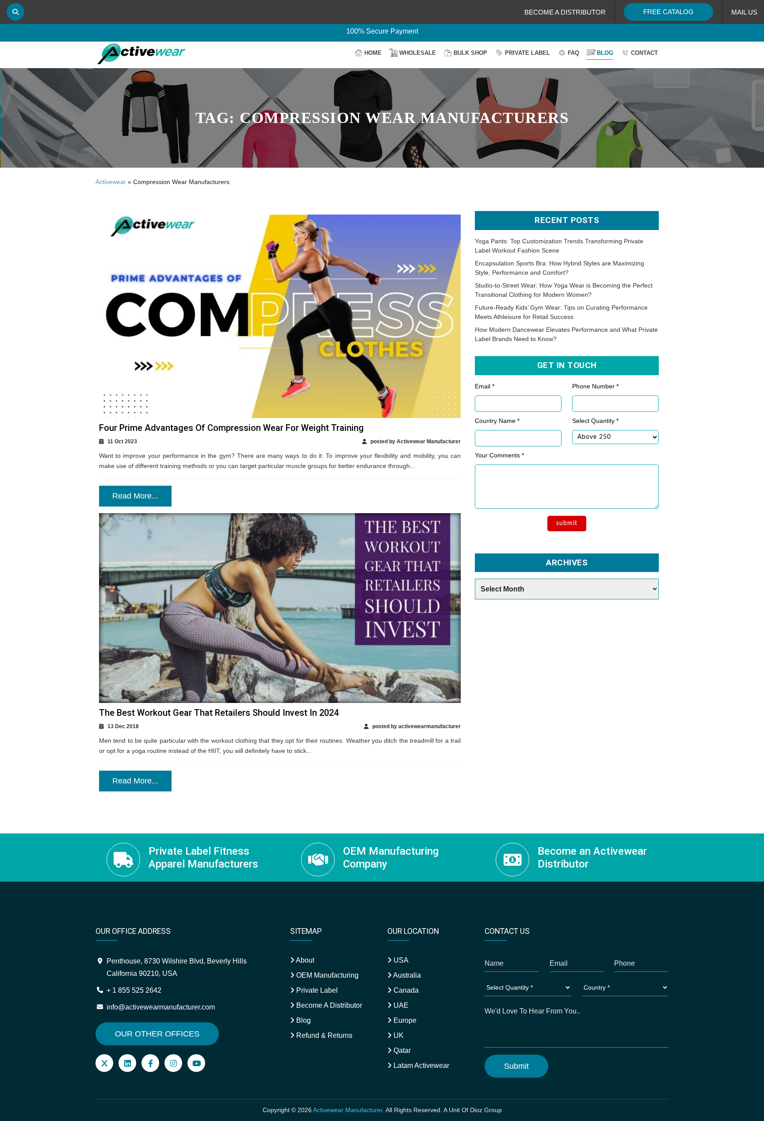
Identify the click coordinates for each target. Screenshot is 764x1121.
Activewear (111, 181)
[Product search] (15, 12)
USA (400, 960)
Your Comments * (499, 455)
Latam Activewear (420, 1065)
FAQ (573, 53)
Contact (644, 53)
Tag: (382, 118)
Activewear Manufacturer (347, 1109)
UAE (400, 1005)
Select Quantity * (595, 420)
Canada (405, 990)
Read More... (135, 495)
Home (373, 53)
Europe (404, 1020)
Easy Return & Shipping (382, 31)
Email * (484, 386)
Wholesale (417, 53)
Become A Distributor (328, 1005)
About (304, 960)
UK (398, 1035)
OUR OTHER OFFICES (157, 1033)
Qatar (401, 1050)
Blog (605, 53)
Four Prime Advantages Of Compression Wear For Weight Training (231, 427)
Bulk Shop (470, 53)
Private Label (527, 53)
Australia (406, 975)
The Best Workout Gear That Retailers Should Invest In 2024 (219, 712)
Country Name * (497, 420)
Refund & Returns (323, 1035)
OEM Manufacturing (326, 975)
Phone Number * (595, 386)
